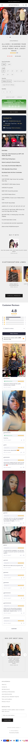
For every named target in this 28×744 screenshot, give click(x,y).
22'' (8, 74)
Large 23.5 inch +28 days (8, 85)
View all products (14, 295)
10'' (3, 71)
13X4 (4, 64)
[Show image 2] (11, 37)
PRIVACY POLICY (6, 701)
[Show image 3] (13, 37)
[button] (14, 53)
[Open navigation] (2, 5)
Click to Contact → (17, 128)
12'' (8, 71)
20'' (3, 74)
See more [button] (17, 521)
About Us (4, 684)
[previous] (3, 655)
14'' (12, 71)
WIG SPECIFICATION (7, 694)
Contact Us (4, 687)
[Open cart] (26, 5)
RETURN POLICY (6, 689)
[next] (25, 655)
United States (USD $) (13, 727)
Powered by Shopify (14, 732)
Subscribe (7, 720)
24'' (12, 74)
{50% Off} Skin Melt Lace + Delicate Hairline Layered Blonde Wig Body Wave (14, 660)
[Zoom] (25, 10)
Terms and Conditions (7, 699)
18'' (21, 71)
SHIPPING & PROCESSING (8, 692)
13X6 (9, 64)
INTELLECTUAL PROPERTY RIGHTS (10, 696)
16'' (17, 71)
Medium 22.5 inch (7, 81)
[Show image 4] (14, 37)
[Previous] (7, 37)
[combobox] (24, 328)
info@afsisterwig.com (15, 121)
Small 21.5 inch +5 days (19, 81)
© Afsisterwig (14, 730)
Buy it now (14, 112)
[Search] (23, 5)
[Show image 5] (16, 37)
